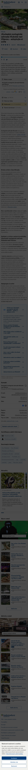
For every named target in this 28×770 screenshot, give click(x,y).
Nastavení (14, 766)
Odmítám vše (14, 762)
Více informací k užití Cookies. (14, 753)
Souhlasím (14, 758)
